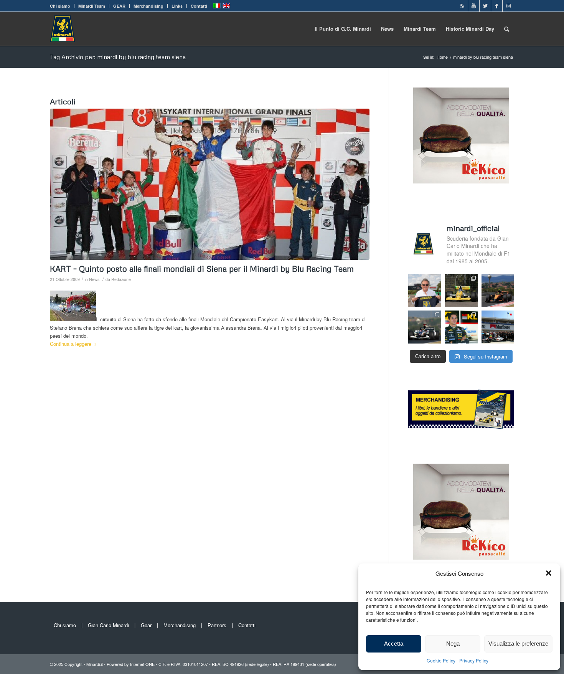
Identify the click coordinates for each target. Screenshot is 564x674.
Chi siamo (60, 6)
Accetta (393, 643)
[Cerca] (506, 29)
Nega (453, 643)
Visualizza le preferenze (518, 643)
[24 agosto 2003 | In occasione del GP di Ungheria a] (498, 327)
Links (177, 6)
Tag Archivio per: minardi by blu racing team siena (118, 57)
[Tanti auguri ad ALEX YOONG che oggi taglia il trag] (461, 327)
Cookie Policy (441, 660)
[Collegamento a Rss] (462, 6)
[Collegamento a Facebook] (496, 6)
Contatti (199, 6)
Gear (146, 625)
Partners (217, 625)
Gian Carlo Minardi (108, 625)
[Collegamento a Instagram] (508, 6)
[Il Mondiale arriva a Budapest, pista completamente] (424, 327)
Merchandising (148, 6)
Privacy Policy (473, 660)
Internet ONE (142, 664)
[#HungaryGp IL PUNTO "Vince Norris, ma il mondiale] (498, 290)
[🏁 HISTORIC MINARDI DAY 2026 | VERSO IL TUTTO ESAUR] (461, 290)
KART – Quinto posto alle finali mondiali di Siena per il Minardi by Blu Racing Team (202, 269)
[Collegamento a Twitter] (485, 6)
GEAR (119, 6)
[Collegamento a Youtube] (473, 6)
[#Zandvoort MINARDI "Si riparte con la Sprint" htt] (424, 290)
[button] (548, 573)
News (94, 279)
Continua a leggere (70, 343)
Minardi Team (91, 6)
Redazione (121, 279)
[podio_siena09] (209, 184)
